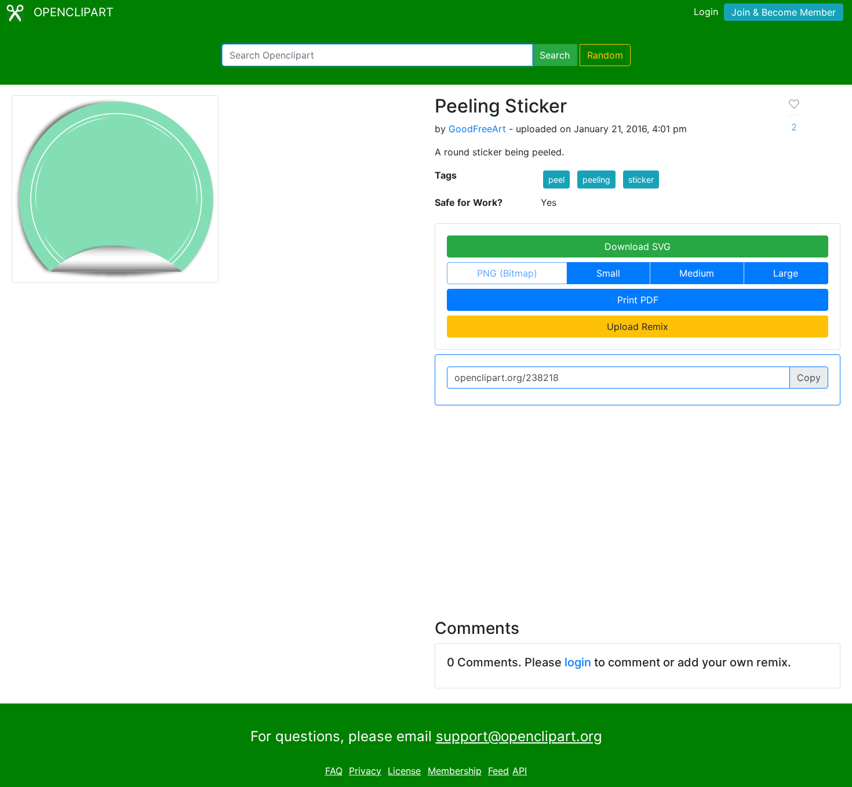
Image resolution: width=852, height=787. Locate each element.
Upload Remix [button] (637, 326)
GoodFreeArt (477, 129)
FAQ (334, 771)
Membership (455, 771)
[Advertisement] (426, 505)
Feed (498, 771)
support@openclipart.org (519, 736)
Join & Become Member (783, 12)
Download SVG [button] (638, 246)
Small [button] (608, 273)
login (578, 662)
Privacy (365, 771)
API (519, 771)
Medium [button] (696, 273)
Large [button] (785, 273)
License (404, 771)
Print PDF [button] (637, 300)
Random (605, 55)
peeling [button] (596, 179)
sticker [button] (641, 179)
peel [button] (556, 179)
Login (706, 11)
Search (555, 55)
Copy (809, 377)
